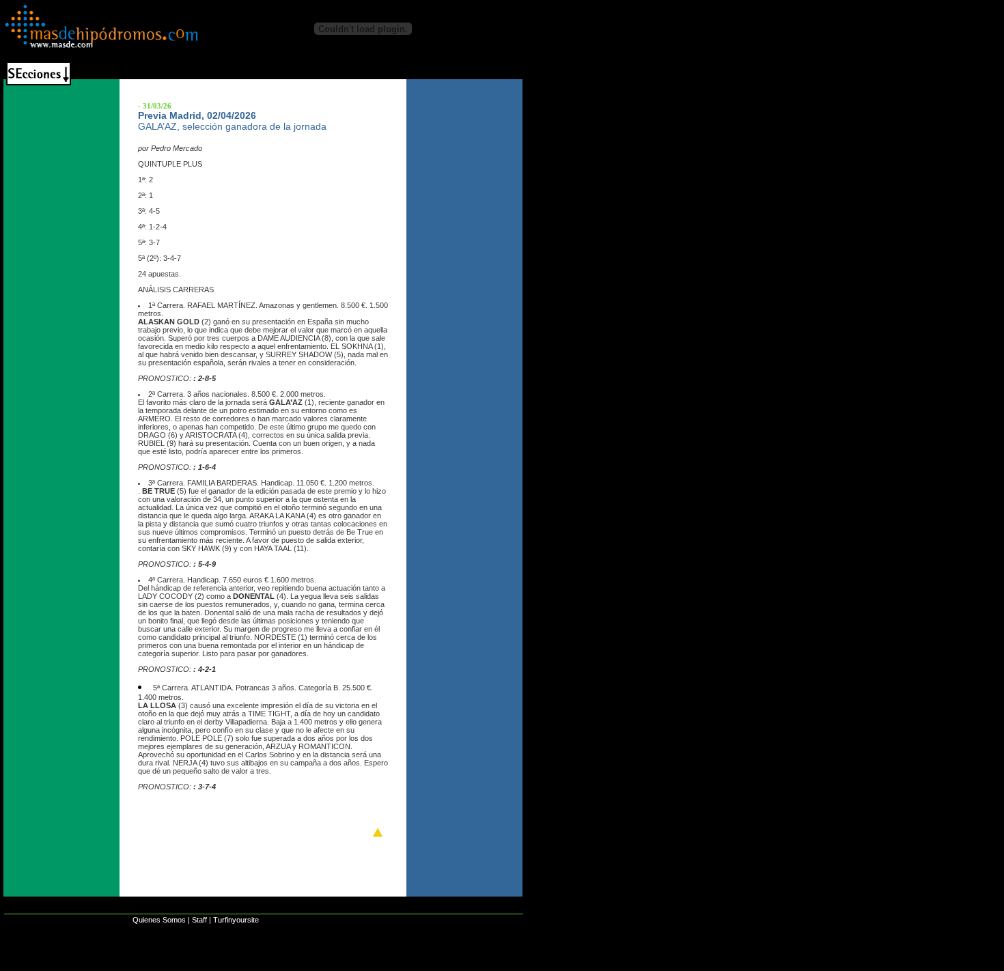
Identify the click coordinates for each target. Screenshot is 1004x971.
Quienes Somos (159, 920)
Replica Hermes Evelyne (306, 964)
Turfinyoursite (236, 920)
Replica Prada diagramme (418, 964)
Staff (199, 920)
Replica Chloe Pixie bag (197, 964)
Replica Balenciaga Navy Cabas (73, 964)
